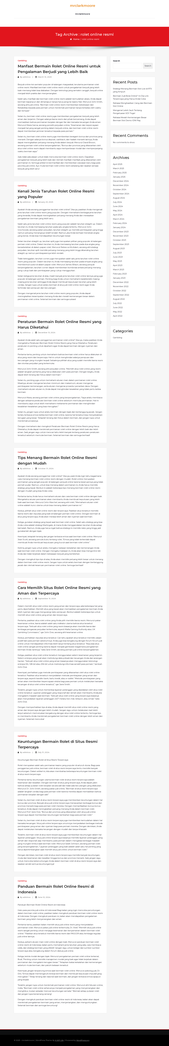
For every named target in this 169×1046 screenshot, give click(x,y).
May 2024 (117, 210)
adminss (27, 77)
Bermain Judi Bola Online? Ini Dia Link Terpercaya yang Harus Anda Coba (130, 97)
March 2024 (118, 219)
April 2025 (117, 164)
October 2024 (119, 189)
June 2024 (118, 206)
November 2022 (120, 286)
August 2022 (119, 299)
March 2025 (118, 168)
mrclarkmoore (82, 5)
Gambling (22, 60)
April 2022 (117, 316)
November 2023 (120, 236)
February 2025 (120, 172)
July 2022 (117, 303)
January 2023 (119, 278)
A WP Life (59, 1040)
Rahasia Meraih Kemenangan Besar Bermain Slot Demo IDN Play (129, 119)
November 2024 (121, 185)
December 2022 (121, 282)
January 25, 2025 (45, 202)
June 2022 (118, 307)
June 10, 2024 (44, 897)
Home (76, 39)
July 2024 (117, 202)
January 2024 (119, 227)
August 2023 (119, 248)
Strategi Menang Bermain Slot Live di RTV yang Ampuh (132, 90)
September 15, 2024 (47, 598)
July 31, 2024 (43, 752)
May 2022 (117, 311)
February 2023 (120, 274)
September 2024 (121, 193)
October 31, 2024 (46, 468)
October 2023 (119, 240)
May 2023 (117, 261)
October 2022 (119, 290)
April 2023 (117, 265)
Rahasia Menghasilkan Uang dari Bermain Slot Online (132, 104)
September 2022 (121, 295)
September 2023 (121, 244)
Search (116, 61)
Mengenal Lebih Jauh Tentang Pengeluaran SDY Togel (127, 111)
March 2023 (118, 269)
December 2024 (121, 181)
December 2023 (121, 231)
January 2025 (119, 177)
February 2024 (120, 223)
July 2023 (117, 252)
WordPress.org (82, 1040)
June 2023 (118, 257)
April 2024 (117, 215)
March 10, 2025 (45, 77)
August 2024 (119, 198)
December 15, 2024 (46, 332)
